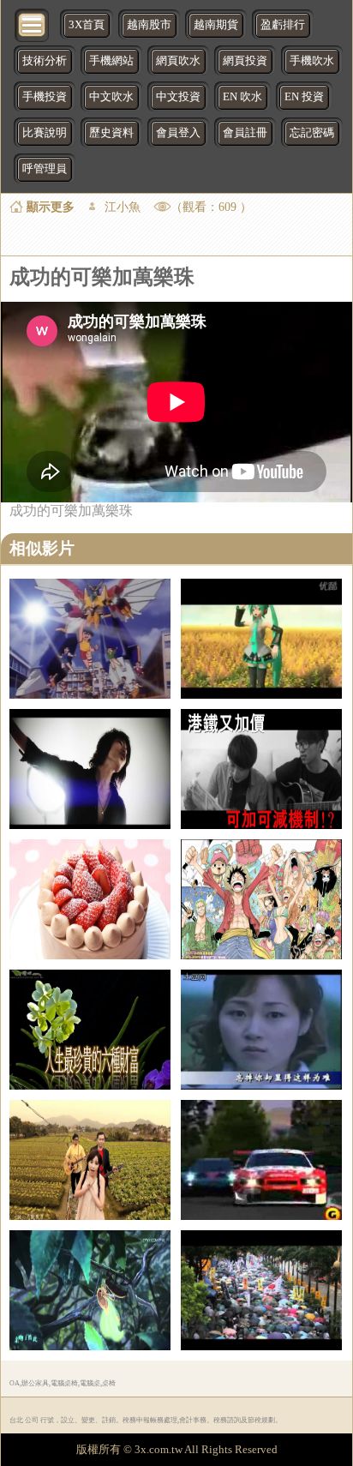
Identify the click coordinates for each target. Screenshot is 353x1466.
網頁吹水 (178, 61)
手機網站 (111, 61)
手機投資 (44, 97)
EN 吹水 (242, 97)
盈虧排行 (282, 25)
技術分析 (44, 61)
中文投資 (178, 97)
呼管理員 (44, 169)
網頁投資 (245, 61)
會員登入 (178, 133)
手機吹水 (312, 61)
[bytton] (32, 23)
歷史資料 (111, 133)
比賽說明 (44, 133)
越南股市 (149, 25)
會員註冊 (245, 133)
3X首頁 (87, 25)
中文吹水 (111, 97)
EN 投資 (304, 97)
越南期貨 (216, 25)
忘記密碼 (312, 133)
